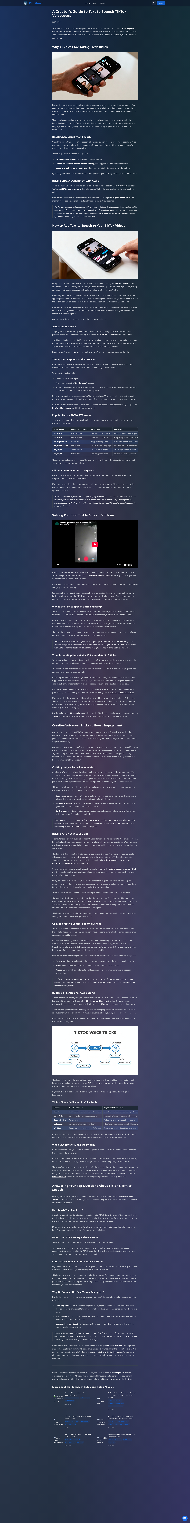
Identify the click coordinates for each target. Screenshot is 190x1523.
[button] (185, 1518)
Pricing (87, 3)
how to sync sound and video (122, 692)
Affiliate (102, 3)
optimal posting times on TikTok (122, 869)
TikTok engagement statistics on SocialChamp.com (100, 1352)
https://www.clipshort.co (121, 1379)
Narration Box (121, 186)
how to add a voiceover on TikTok (66, 408)
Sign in (161, 3)
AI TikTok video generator (96, 1083)
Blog (94, 3)
